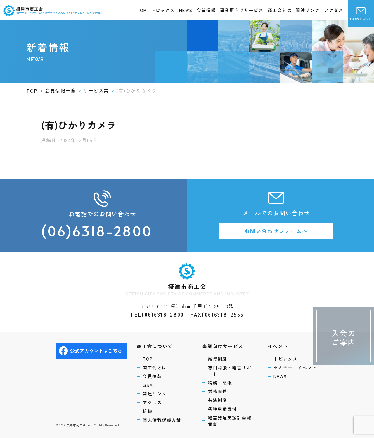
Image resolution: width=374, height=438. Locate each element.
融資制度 (217, 359)
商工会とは (280, 10)
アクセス (333, 10)
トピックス (163, 10)
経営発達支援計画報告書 (230, 420)
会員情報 (206, 10)
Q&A (148, 385)
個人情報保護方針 (162, 420)
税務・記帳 (220, 383)
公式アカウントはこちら (96, 350)
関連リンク (308, 10)
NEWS (186, 10)
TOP (141, 10)
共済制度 (217, 400)
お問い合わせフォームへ (276, 231)
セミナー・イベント (295, 367)
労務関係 (217, 391)
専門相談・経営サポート (230, 370)
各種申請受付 (222, 409)
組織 (147, 411)
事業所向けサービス (242, 10)
